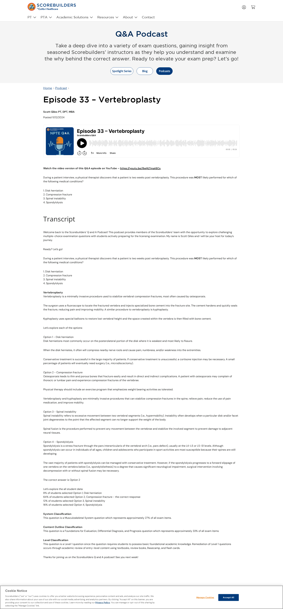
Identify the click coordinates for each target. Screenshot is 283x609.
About (128, 17)
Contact (148, 17)
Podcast (61, 88)
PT (30, 17)
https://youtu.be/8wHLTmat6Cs (140, 168)
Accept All (228, 597)
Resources (105, 17)
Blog (145, 71)
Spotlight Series (122, 71)
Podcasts (164, 71)
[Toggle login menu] (244, 6)
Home (47, 88)
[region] (141, 597)
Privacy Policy (102, 602)
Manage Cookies (205, 597)
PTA (44, 17)
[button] (253, 6)
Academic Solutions (72, 17)
